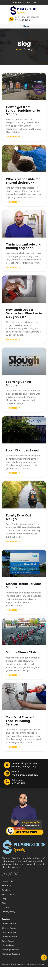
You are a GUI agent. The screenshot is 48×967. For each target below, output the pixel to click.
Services (6, 890)
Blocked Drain (8, 945)
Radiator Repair (9, 936)
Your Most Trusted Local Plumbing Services (20, 721)
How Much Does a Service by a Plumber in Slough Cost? (24, 313)
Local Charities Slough (23, 450)
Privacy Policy (8, 911)
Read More (12, 136)
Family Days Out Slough (18, 517)
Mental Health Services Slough (23, 585)
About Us (6, 885)
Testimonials (8, 894)
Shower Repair (9, 928)
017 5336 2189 (18, 783)
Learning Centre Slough (18, 383)
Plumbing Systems (11, 953)
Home (19, 49)
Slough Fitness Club (21, 652)
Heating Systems (10, 949)
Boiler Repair (8, 941)
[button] (24, 26)
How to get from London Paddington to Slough (23, 111)
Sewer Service (9, 923)
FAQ (4, 898)
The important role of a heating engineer (23, 246)
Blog (4, 903)
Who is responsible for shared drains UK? (23, 181)
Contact (6, 907)
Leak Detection (9, 932)
